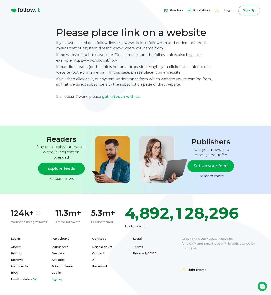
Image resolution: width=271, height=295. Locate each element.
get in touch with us (121, 96)
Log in (229, 10)
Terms (138, 247)
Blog (14, 272)
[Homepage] (25, 10)
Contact (98, 253)
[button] (262, 286)
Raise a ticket (102, 247)
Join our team (62, 266)
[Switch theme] (217, 10)
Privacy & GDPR (145, 253)
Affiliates (58, 260)
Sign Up (249, 10)
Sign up (57, 279)
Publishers (60, 247)
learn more (64, 178)
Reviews (17, 260)
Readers (58, 253)
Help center (20, 266)
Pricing (16, 253)
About (16, 247)
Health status (22, 279)
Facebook (100, 266)
